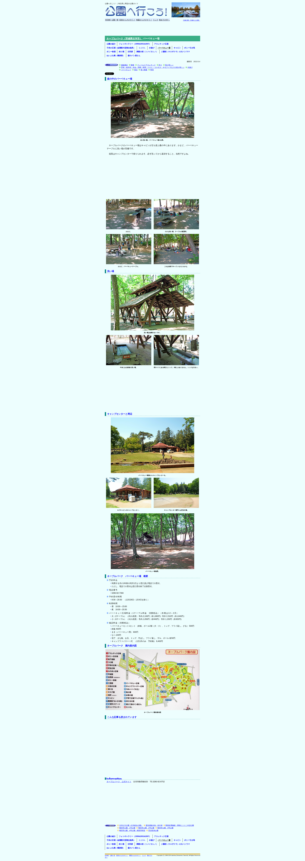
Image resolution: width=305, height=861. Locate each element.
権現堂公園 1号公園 (127, 828)
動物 (132, 65)
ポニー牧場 (111, 52)
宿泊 (135, 70)
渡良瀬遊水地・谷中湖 (154, 825)
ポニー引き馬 (189, 48)
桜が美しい (169, 65)
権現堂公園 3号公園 (165, 828)
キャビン (177, 48)
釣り (160, 65)
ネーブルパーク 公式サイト (119, 782)
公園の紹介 (111, 44)
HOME (108, 20)
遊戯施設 (124, 65)
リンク (155, 20)
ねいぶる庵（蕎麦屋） (116, 55)
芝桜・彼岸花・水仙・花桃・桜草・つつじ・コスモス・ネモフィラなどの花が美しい (152, 67)
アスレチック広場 (161, 44)
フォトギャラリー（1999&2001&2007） (135, 44)
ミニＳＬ (142, 48)
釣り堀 (121, 52)
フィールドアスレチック (146, 65)
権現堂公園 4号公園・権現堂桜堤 (132, 830)
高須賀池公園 (153, 830)
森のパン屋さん (134, 55)
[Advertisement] (152, 28)
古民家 (130, 52)
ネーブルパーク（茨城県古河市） (124, 38)
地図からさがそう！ (144, 20)
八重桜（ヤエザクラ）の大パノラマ (175, 52)
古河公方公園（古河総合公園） (131, 825)
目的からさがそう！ (127, 20)
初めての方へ (164, 20)
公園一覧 (115, 20)
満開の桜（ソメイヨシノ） (147, 52)
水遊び (151, 48)
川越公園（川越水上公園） (191, 20)
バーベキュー (126, 70)
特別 (152, 70)
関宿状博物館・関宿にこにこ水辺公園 (179, 825)
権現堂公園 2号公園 (146, 828)
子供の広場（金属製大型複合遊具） (121, 48)
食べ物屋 (144, 70)
